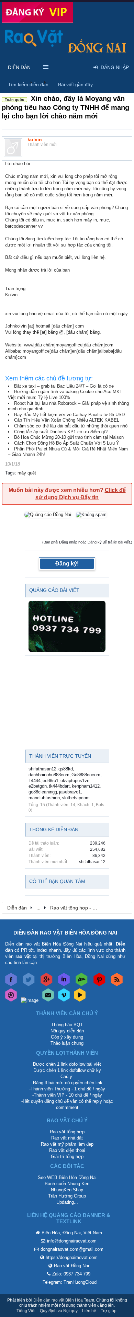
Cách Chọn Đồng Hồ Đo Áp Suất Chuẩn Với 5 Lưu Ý (66, 443)
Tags (10, 473)
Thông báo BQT (67, 1024)
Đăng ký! (67, 563)
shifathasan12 (42, 768)
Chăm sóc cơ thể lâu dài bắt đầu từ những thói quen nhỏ (70, 425)
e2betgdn (38, 786)
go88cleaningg (43, 791)
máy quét (27, 473)
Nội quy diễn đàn (67, 1030)
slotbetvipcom (76, 797)
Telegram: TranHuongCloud (70, 1282)
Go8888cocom (85, 774)
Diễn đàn (19, 67)
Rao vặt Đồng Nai (71, 1265)
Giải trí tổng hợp (67, 1156)
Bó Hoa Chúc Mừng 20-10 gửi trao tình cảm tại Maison (69, 437)
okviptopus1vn (74, 780)
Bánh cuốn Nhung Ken (67, 1183)
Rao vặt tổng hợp (67, 1131)
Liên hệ (89, 1310)
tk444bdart (59, 786)
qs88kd (65, 768)
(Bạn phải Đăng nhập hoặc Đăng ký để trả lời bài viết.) (87, 542)
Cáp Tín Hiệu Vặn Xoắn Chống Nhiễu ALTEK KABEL (66, 420)
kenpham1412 (86, 786)
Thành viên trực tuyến (60, 756)
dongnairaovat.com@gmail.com (72, 1249)
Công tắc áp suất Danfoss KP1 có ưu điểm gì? (61, 431)
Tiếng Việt (25, 1310)
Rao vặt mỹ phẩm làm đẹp (67, 1144)
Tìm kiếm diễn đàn (28, 84)
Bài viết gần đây (75, 84)
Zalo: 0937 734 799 (71, 1273)
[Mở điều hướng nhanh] (123, 907)
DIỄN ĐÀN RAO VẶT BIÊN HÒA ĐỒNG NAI (65, 933)
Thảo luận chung (67, 1043)
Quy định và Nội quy (59, 1310)
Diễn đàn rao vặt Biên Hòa (58, 1300)
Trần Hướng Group (67, 1196)
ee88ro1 (50, 780)
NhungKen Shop (67, 1189)
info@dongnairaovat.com (72, 1241)
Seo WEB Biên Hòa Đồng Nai (67, 1177)
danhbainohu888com (49, 774)
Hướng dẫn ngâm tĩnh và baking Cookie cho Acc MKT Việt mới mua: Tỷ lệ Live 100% (65, 394)
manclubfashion (44, 797)
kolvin (34, 139)
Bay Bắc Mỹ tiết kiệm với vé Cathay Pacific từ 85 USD (69, 414)
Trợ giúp (108, 1310)
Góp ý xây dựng (67, 1037)
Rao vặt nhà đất (67, 1138)
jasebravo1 (70, 791)
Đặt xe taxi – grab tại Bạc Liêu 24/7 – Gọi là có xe (64, 386)
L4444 (35, 780)
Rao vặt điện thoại (67, 1150)
